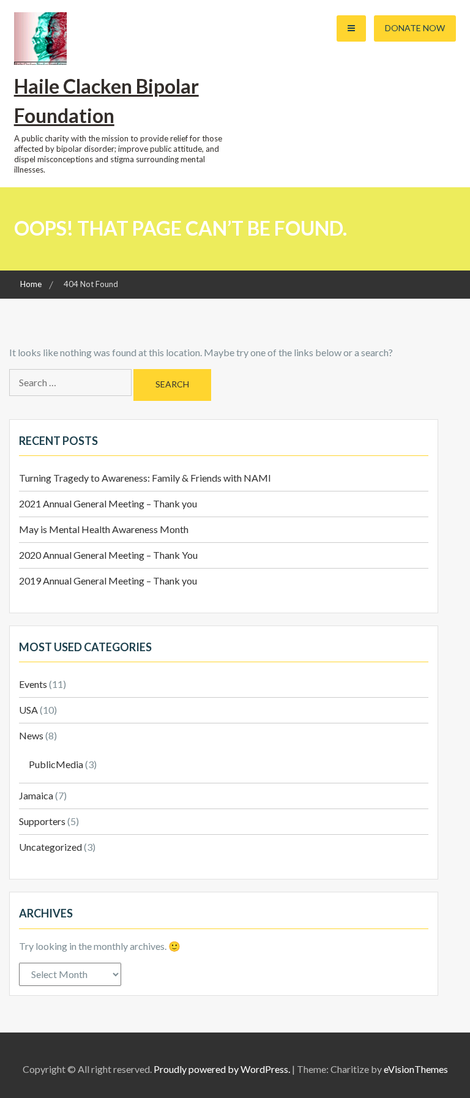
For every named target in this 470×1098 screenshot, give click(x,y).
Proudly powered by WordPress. (222, 1069)
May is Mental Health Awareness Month (103, 529)
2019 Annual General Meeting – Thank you (108, 580)
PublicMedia (56, 764)
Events (33, 684)
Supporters (42, 821)
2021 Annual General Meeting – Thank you (108, 503)
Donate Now (415, 28)
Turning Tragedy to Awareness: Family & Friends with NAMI (145, 478)
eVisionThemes (416, 1069)
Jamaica (36, 795)
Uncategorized (50, 847)
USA (28, 709)
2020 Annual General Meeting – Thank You (108, 555)
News (31, 735)
